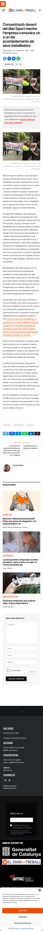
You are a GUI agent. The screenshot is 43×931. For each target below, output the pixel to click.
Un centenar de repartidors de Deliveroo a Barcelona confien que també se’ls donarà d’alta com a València (11, 450)
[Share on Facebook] (9, 59)
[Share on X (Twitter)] (5, 59)
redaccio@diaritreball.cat (13, 762)
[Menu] (3, 10)
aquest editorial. (28, 119)
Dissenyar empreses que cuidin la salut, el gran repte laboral (19, 602)
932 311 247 (7, 770)
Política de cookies (13, 928)
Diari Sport (7, 425)
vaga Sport (30, 425)
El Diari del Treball (10, 733)
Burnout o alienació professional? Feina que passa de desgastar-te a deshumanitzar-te (20, 521)
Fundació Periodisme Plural (14, 738)
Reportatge (10, 596)
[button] (3, 4)
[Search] (39, 10)
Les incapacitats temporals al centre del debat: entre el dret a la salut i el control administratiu (20, 562)
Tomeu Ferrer (7, 50)
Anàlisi (7, 514)
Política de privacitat (9, 786)
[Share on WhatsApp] (18, 59)
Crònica (8, 555)
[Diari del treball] (22, 10)
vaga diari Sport (18, 425)
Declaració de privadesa (27, 928)
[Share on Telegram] (14, 59)
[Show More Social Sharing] (23, 59)
